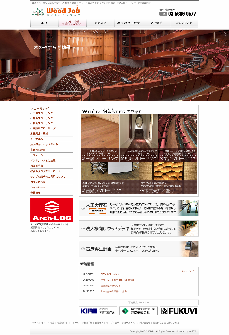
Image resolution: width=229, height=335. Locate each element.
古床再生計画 (37, 149)
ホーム (44, 23)
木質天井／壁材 (168, 187)
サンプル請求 (112, 322)
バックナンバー (188, 271)
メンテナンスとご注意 (128, 23)
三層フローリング (100, 155)
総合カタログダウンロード (45, 171)
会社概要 (156, 23)
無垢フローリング (139, 155)
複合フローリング (177, 155)
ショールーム (37, 187)
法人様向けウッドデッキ (44, 144)
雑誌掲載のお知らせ (110, 286)
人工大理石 (36, 139)
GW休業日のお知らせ (111, 274)
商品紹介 (100, 23)
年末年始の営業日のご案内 (114, 291)
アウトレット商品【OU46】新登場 (118, 280)
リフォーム (36, 155)
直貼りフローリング (110, 187)
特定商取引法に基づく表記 (166, 322)
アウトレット (72, 23)
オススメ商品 (47, 322)
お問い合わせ (184, 23)
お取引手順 (36, 165)
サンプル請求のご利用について (47, 176)
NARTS (192, 331)
